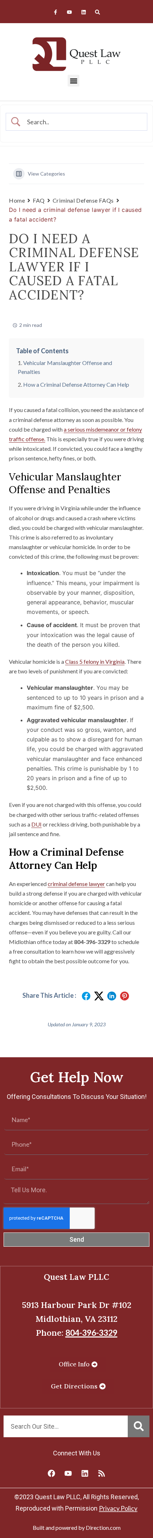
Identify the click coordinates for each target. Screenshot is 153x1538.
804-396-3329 (91, 1333)
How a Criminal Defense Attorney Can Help (76, 384)
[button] (73, 81)
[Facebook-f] (56, 12)
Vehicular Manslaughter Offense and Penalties (65, 367)
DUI (36, 824)
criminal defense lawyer (76, 883)
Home (17, 200)
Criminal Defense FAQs (83, 200)
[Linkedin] (83, 12)
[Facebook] (51, 1473)
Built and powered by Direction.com (77, 1527)
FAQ (39, 200)
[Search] (97, 12)
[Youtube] (69, 12)
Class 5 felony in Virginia (95, 661)
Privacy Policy (118, 1508)
